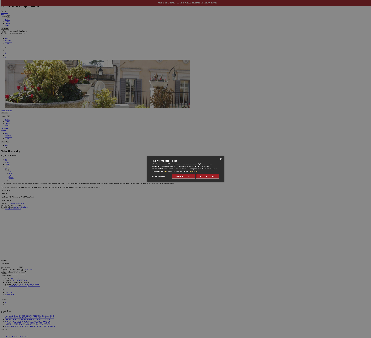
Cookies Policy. (194, 171)
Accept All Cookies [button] (207, 176)
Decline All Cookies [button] (183, 176)
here (165, 171)
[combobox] (221, 159)
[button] (158, 176)
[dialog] (185, 169)
